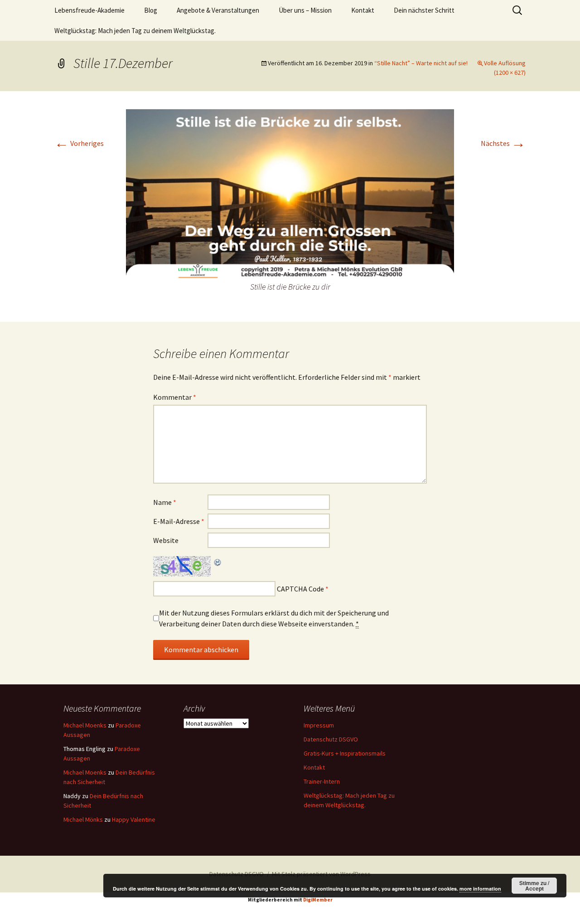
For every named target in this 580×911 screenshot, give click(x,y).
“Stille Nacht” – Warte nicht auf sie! (421, 63)
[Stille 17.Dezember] (290, 194)
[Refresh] (218, 561)
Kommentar (174, 397)
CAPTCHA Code (300, 588)
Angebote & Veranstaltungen (218, 10)
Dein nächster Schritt (424, 10)
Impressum (319, 725)
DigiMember (318, 899)
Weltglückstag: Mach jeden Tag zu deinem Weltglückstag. (135, 30)
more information (480, 888)
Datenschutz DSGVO (331, 739)
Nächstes (503, 143)
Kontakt (362, 10)
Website (166, 540)
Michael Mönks (83, 819)
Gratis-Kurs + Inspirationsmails (345, 753)
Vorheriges (79, 143)
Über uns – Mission (305, 10)
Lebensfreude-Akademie (89, 10)
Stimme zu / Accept (534, 885)
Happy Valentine (133, 819)
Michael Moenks (84, 725)
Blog (150, 10)
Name (164, 502)
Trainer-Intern (322, 781)
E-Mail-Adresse (178, 521)
